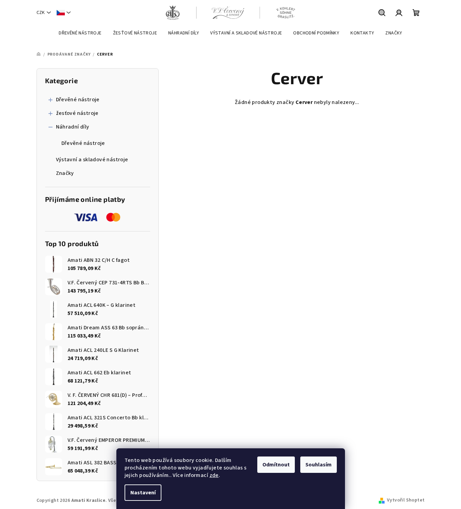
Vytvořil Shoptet (405, 500)
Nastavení (143, 492)
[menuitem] (80, 33)
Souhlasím (318, 464)
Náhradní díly (72, 127)
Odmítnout (276, 464)
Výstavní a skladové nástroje (92, 159)
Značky (65, 173)
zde (214, 475)
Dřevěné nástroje (78, 99)
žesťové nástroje (77, 113)
